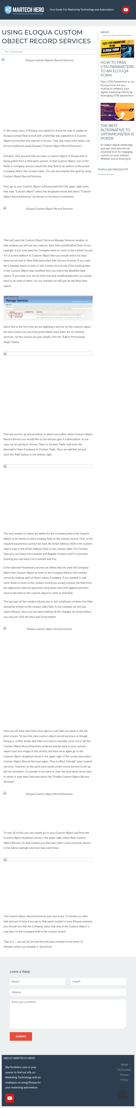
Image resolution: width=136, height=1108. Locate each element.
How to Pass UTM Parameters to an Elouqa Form (117, 68)
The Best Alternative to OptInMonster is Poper (117, 132)
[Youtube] (126, 10)
